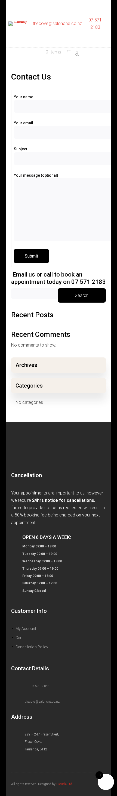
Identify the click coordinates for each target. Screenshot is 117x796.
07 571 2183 (39, 686)
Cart (19, 638)
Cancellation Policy (32, 647)
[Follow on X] (65, 445)
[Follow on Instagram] (52, 445)
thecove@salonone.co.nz (57, 23)
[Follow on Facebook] (38, 445)
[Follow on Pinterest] (78, 445)
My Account (26, 628)
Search (81, 295)
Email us (24, 274)
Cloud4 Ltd (64, 784)
